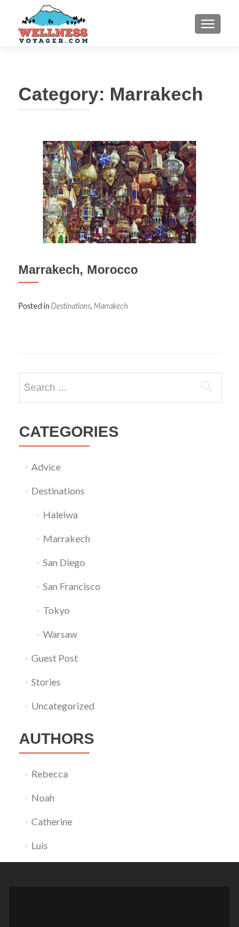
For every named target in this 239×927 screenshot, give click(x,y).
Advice (46, 466)
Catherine (51, 821)
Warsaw (60, 634)
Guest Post (54, 658)
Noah (43, 797)
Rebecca (49, 773)
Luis (39, 845)
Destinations (71, 306)
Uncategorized (62, 705)
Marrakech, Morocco (78, 269)
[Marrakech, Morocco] (119, 190)
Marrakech (111, 306)
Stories (46, 681)
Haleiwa (60, 514)
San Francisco (72, 586)
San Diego (64, 562)
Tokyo (56, 610)
